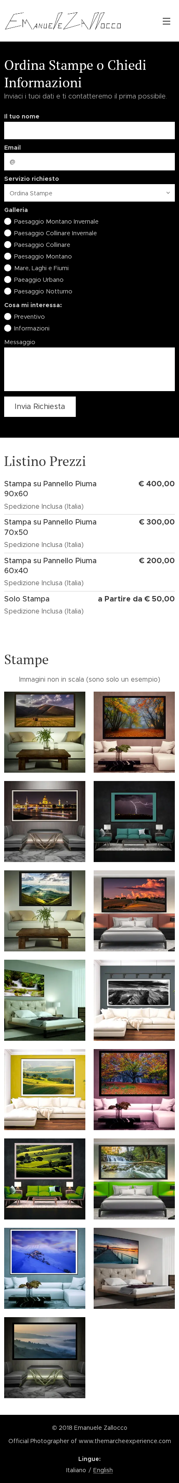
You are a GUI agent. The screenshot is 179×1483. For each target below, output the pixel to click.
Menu (166, 20)
